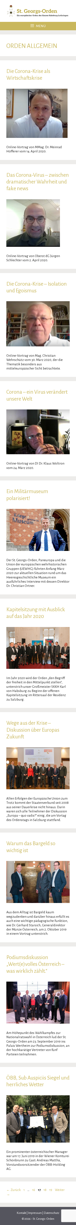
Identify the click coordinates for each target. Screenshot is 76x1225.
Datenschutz (51, 1212)
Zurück (13, 1190)
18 (45, 1190)
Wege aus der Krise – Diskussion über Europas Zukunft (32, 729)
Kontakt (22, 1212)
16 (34, 1190)
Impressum (35, 1212)
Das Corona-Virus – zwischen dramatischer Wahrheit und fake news (37, 181)
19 (51, 1190)
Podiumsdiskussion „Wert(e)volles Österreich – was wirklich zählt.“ (35, 964)
